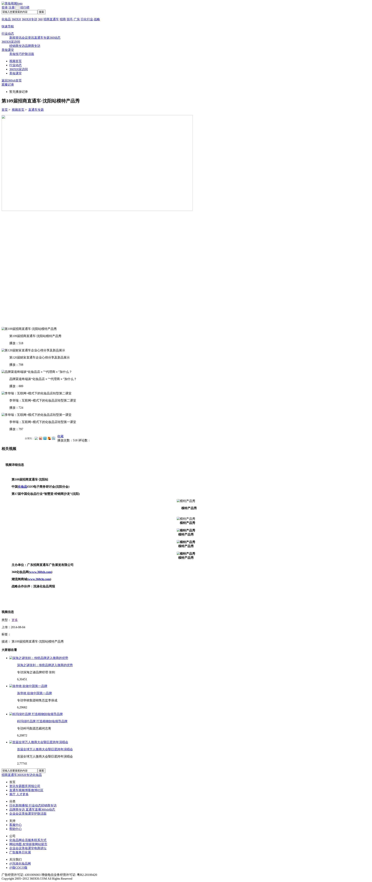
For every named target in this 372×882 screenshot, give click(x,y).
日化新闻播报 (19, 805)
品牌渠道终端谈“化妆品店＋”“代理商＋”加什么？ (43, 379)
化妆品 (6, 19)
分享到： (29, 438)
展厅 (12, 794)
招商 (63, 19)
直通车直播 (33, 809)
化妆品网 (15, 840)
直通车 (14, 790)
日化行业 (87, 19)
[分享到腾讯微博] (45, 438)
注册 (12, 7)
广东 (77, 19)
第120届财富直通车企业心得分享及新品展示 (39, 357)
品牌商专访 (32, 45)
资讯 (12, 786)
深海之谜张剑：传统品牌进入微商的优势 (45, 665)
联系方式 (40, 840)
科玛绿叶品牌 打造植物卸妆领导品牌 (42, 721)
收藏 (60, 436)
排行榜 (24, 7)
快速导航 (8, 26)
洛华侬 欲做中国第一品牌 (34, 693)
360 (40, 19)
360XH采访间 (11, 41)
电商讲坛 (40, 848)
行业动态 (8, 33)
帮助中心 (15, 829)
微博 (34, 790)
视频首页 (15, 61)
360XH (16, 19)
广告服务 (15, 852)
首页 (5, 109)
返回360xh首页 (12, 80)
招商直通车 (51, 19)
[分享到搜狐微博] (49, 438)
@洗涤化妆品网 (20, 863)
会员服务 (28, 840)
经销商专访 (17, 45)
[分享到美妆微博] (36, 438)
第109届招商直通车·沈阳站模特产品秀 (35, 336)
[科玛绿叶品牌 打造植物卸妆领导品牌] (36, 714)
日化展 (26, 852)
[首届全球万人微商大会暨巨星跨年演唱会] (38, 742)
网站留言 (41, 844)
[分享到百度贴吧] (53, 438)
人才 (19, 794)
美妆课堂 (8, 49)
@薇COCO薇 (18, 867)
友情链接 (28, 844)
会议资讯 (28, 37)
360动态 (55, 37)
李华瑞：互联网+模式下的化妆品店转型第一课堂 (42, 422)
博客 (28, 790)
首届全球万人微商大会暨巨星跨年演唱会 (45, 749)
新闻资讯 (15, 37)
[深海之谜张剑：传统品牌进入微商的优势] (38, 658)
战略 (97, 19)
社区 (40, 790)
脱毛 (70, 19)
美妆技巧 (15, 54)
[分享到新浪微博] (40, 438)
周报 (31, 786)
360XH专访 (29, 19)
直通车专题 (42, 37)
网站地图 (15, 844)
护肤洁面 (28, 54)
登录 (5, 7)
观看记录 (8, 84)
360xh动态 (48, 809)
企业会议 (15, 813)
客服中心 (15, 824)
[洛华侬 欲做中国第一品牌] (28, 686)
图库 (25, 786)
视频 (22, 790)
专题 (19, 786)
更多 (15, 620)
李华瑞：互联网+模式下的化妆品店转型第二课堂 (42, 400)
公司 (37, 786)
